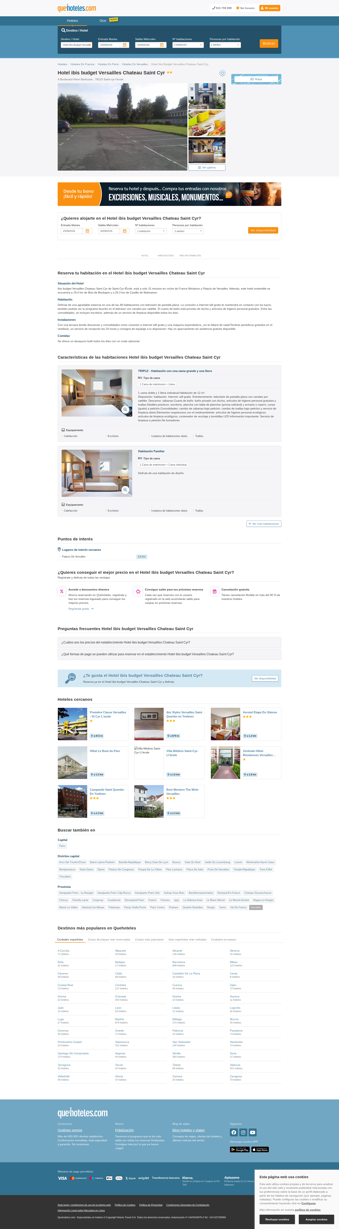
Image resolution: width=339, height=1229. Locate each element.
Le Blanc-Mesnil (216, 900)
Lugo (61, 1019)
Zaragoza (236, 1076)
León (118, 1007)
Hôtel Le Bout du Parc (105, 751)
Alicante (177, 950)
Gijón (233, 985)
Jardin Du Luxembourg (217, 862)
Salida (145, 39)
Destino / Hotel (70, 39)
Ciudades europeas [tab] (223, 939)
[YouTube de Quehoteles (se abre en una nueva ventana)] (253, 1132)
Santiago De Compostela (73, 1053)
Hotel (145, 255)
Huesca (234, 996)
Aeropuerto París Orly (147, 892)
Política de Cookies (125, 1205)
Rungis (211, 907)
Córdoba (120, 985)
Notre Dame (86, 869)
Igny (176, 900)
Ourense (63, 1030)
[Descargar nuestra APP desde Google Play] (240, 1149)
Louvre (238, 862)
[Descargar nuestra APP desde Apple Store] (260, 1149)
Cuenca (177, 985)
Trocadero (65, 876)
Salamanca (122, 1042)
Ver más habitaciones (265, 523)
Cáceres (63, 973)
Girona (62, 996)
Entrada (107, 39)
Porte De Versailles (218, 869)
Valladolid (63, 1076)
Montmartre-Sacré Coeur (260, 862)
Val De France (238, 907)
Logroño (235, 1007)
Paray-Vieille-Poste (135, 907)
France (152, 900)
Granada (120, 996)
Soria (233, 1053)
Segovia (120, 1053)
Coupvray (98, 900)
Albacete (120, 950)
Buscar (269, 43)
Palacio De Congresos (121, 869)
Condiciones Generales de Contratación (187, 1205)
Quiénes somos (70, 1130)
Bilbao (234, 962)
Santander (236, 1042)
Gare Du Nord (192, 862)
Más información (190, 255)
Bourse (176, 862)
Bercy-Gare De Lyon (156, 862)
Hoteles (62, 64)
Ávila (61, 962)
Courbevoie (114, 900)
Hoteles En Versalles (135, 64)
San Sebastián (181, 1042)
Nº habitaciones (182, 39)
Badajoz (120, 962)
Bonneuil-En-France (229, 892)
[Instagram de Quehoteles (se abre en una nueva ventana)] (243, 1132)
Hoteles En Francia (82, 64)
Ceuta (233, 973)
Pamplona (236, 1030)
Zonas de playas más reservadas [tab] (109, 939)
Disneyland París (134, 900)
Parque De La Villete (150, 869)
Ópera (101, 869)
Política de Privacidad (150, 1205)
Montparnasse (67, 869)
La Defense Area (192, 900)
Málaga (177, 1019)
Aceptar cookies (316, 1219)
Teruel (119, 1064)
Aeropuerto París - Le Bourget (76, 892)
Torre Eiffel (266, 869)
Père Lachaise (174, 869)
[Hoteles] (87, 8)
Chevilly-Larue (80, 900)
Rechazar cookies (277, 1219)
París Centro (157, 907)
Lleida (176, 1007)
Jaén (61, 1007)
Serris (222, 907)
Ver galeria (209, 167)
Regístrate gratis (78, 608)
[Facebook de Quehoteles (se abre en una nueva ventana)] (234, 1132)
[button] (269, 8)
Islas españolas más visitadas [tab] (188, 939)
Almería (235, 950)
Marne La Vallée (68, 907)
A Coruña (63, 950)
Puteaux (173, 907)
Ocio (103, 20)
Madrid (119, 1019)
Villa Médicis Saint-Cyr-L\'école (182, 753)
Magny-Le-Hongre (263, 900)
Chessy (63, 900)
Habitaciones (166, 255)
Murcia (234, 1019)
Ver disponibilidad (263, 230)
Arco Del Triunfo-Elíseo (72, 862)
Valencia (235, 1064)
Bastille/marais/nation (201, 892)
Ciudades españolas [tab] (70, 939)
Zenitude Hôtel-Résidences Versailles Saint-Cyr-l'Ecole (258, 753)
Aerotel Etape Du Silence (260, 712)
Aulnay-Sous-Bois (174, 892)
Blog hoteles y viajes (188, 1130)
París (62, 845)
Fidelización (124, 1130)
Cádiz (118, 973)
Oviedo (119, 1030)
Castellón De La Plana (186, 973)
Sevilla (176, 1053)
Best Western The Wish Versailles (182, 791)
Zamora (177, 1076)
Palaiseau (114, 907)
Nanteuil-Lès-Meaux (93, 907)
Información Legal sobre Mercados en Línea (81, 1210)
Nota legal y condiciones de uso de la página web (84, 1205)
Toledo (176, 1064)
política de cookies (308, 1209)
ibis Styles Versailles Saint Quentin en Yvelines (184, 714)
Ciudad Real (65, 985)
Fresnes (165, 900)
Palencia (177, 1030)
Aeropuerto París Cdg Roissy (114, 892)
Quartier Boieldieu (193, 907)
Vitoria (119, 1076)
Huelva (176, 996)
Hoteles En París (108, 64)
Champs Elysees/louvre (257, 892)
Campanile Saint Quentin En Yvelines (107, 791)
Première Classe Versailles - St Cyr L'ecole (108, 714)
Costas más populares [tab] (149, 939)
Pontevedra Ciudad (70, 1042)
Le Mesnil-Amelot (239, 900)
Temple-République (244, 869)
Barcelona (178, 962)
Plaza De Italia (195, 869)
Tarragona (64, 1064)
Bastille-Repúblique (130, 862)
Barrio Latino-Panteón (102, 862)
